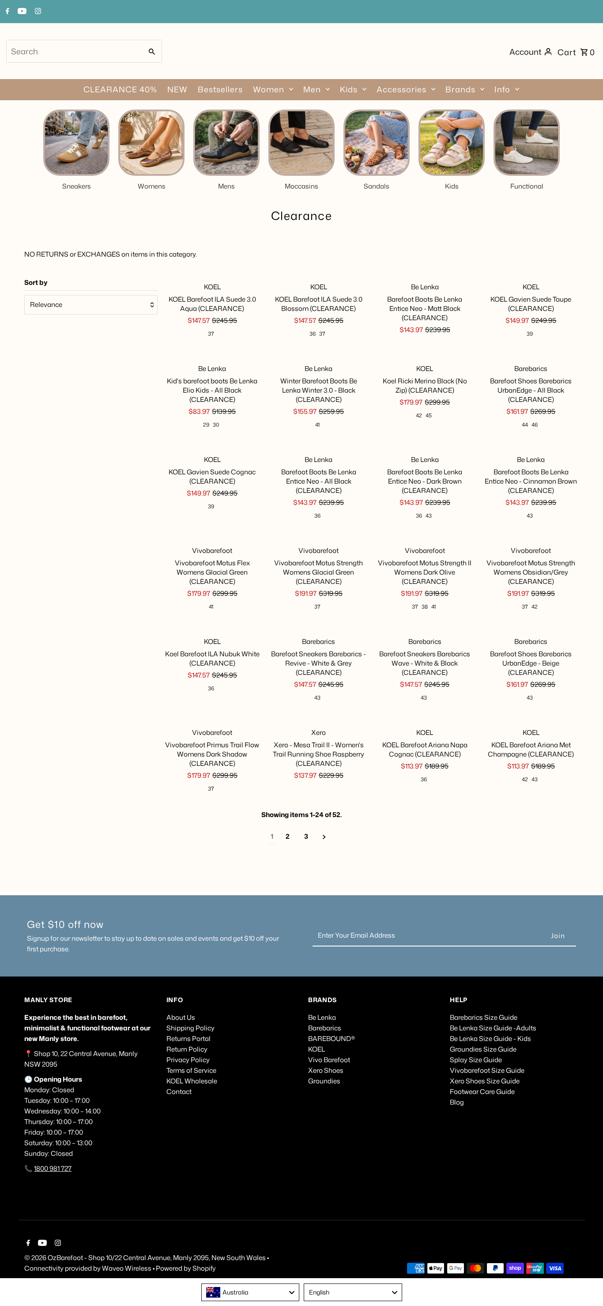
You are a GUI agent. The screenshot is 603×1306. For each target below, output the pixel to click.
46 (534, 424)
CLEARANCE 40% (120, 89)
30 (216, 424)
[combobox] (74, 51)
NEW (177, 89)
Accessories (401, 89)
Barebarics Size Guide (483, 1017)
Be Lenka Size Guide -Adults (493, 1028)
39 (530, 333)
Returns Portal (188, 1038)
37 (211, 333)
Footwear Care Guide (482, 1091)
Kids (349, 89)
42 (419, 415)
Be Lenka (322, 1017)
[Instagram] (37, 12)
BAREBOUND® (331, 1038)
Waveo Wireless (127, 1268)
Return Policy (186, 1049)
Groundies (324, 1081)
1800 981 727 (53, 1168)
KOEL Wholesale (191, 1081)
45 (429, 415)
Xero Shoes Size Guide (485, 1081)
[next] (324, 836)
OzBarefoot (65, 1257)
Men (312, 89)
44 (525, 424)
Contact (179, 1091)
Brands (460, 89)
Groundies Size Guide (483, 1049)
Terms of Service (191, 1070)
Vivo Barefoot (329, 1059)
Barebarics (324, 1028)
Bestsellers (220, 89)
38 (425, 606)
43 (429, 515)
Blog (457, 1102)
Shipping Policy (190, 1028)
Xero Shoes (325, 1070)
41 (317, 424)
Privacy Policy (188, 1059)
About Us (180, 1017)
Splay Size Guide (476, 1059)
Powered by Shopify (186, 1268)
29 (206, 424)
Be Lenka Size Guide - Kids (490, 1038)
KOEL (316, 1049)
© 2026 (36, 1257)
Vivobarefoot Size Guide (487, 1070)
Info (502, 89)
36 (312, 333)
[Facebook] (6, 12)
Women (268, 89)
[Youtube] (20, 12)
